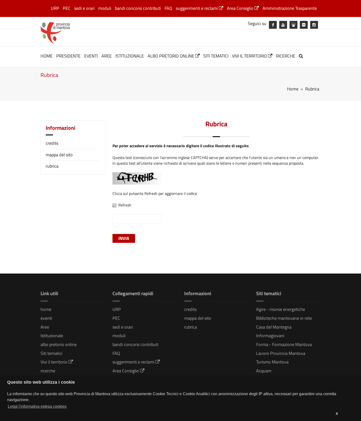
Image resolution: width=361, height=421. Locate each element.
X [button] (337, 414)
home (47, 56)
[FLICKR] (304, 25)
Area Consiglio (240, 8)
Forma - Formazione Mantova (284, 344)
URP (55, 8)
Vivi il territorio (250, 56)
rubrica (52, 166)
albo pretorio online (171, 56)
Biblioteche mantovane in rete (284, 318)
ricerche (285, 56)
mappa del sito (59, 154)
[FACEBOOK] (273, 25)
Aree (106, 56)
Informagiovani (270, 335)
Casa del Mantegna (274, 327)
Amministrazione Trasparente (290, 8)
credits (52, 143)
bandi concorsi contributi (138, 8)
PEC (66, 8)
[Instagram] (314, 25)
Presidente (68, 56)
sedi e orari (84, 8)
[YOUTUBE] (283, 25)
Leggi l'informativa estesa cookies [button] (37, 406)
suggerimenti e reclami (197, 8)
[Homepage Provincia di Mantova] (55, 32)
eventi (91, 56)
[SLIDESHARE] (293, 25)
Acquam (263, 370)
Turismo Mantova (272, 362)
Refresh (124, 205)
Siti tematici (215, 56)
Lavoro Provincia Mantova (280, 353)
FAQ (168, 8)
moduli (104, 8)
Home (292, 89)
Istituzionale (129, 56)
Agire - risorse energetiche (280, 309)
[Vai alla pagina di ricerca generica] (301, 56)
